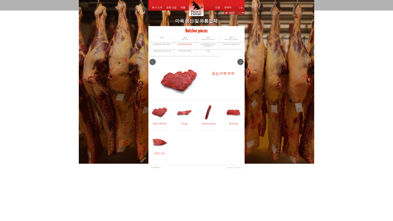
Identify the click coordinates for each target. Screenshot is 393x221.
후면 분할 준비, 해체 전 (208, 38)
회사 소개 (157, 7)
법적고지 (229, 168)
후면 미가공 (185, 38)
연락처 (228, 7)
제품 (183, 7)
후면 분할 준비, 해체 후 (231, 38)
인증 (217, 7)
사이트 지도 (238, 168)
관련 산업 (171, 7)
